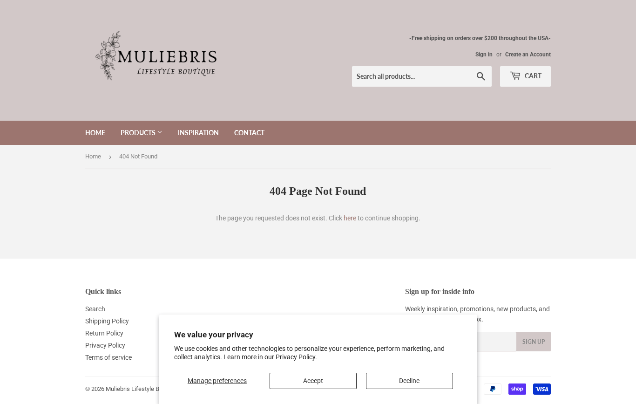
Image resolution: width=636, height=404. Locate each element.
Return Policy (104, 333)
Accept (313, 380)
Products (139, 133)
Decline (409, 380)
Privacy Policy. (296, 357)
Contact (249, 133)
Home (95, 133)
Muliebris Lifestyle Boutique (142, 388)
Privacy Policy (105, 345)
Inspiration (198, 133)
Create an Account (528, 54)
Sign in (484, 54)
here (350, 218)
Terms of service (108, 357)
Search (95, 309)
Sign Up (533, 341)
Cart (532, 76)
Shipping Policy (107, 321)
